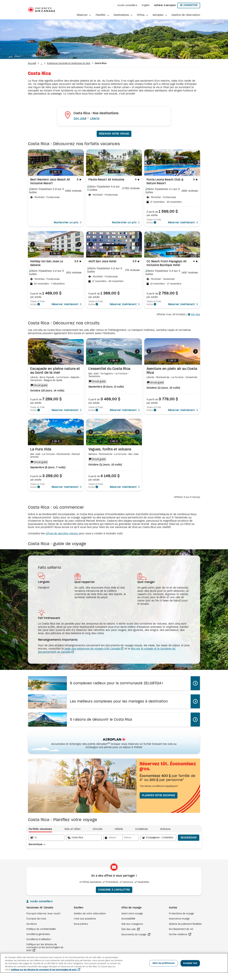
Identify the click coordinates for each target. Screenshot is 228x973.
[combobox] (46, 838)
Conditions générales (38, 934)
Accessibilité (128, 919)
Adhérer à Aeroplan (165, 5)
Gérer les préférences (163, 963)
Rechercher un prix (66, 222)
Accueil (32, 63)
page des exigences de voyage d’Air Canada (92, 649)
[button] (84, 15)
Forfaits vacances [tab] (40, 829)
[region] (114, 963)
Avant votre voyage (132, 914)
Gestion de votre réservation (90, 914)
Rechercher (189, 837)
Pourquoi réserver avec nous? (43, 914)
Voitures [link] (165, 829)
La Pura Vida (40, 449)
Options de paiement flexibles (185, 924)
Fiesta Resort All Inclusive (106, 179)
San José (80, 118)
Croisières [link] (141, 829)
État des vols (128, 929)
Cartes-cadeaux (178, 934)
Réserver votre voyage (114, 134)
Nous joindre (81, 924)
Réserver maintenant (181, 222)
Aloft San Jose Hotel (102, 261)
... (42, 63)
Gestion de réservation (186, 15)
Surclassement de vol (181, 929)
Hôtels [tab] (119, 829)
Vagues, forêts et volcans (109, 449)
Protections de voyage (181, 914)
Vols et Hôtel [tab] (72, 829)
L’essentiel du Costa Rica (109, 368)
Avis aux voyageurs (132, 924)
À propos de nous (36, 919)
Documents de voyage (134, 935)
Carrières (31, 924)
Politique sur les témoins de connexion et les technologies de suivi (44, 947)
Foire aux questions (85, 919)
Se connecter (190, 5)
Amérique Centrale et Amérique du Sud (68, 63)
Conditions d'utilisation (38, 939)
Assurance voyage (179, 919)
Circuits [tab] (97, 829)
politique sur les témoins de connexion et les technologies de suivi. (44, 970)
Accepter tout (190, 963)
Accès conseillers (127, 5)
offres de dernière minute (62, 533)
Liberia (94, 118)
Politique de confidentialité (41, 929)
